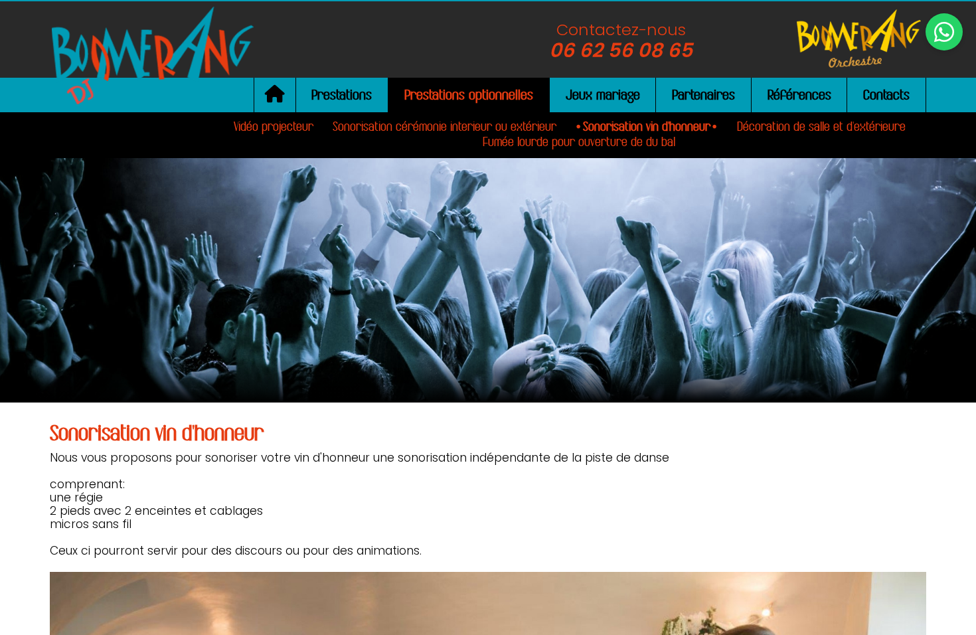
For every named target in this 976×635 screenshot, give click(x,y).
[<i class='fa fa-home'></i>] (275, 95)
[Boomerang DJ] (153, 54)
